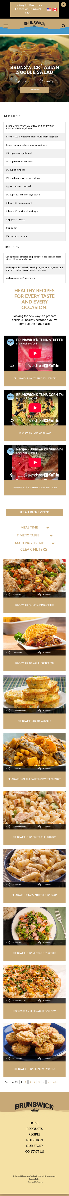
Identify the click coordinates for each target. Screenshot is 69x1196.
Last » (55, 1082)
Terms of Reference (35, 1182)
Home (34, 1123)
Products (34, 1129)
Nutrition (34, 1140)
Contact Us (34, 1152)
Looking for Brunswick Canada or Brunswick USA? (28, 9)
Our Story (34, 1146)
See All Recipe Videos (34, 512)
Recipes (34, 1134)
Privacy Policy (34, 1179)
